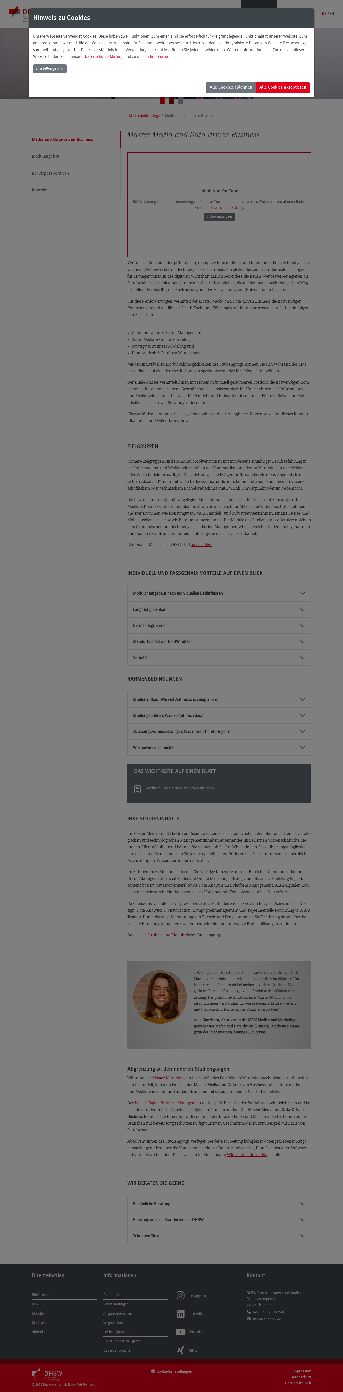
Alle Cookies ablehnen (231, 87)
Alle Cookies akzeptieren (282, 87)
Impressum (159, 56)
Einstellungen (47, 69)
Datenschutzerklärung (104, 56)
